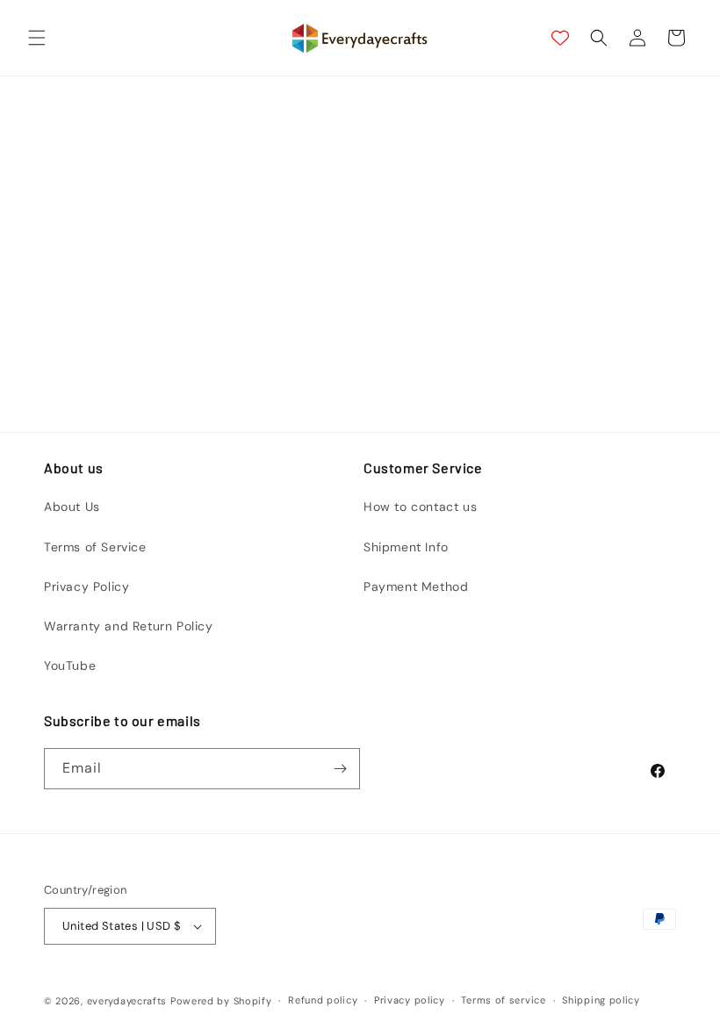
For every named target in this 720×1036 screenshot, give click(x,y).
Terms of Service (95, 547)
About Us (72, 506)
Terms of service (503, 1000)
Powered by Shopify (221, 1001)
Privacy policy (409, 1000)
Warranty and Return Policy (128, 626)
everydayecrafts (127, 1001)
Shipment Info (406, 547)
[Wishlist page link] (560, 38)
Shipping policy (601, 1000)
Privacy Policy (86, 586)
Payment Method (416, 586)
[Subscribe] (339, 768)
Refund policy (322, 1000)
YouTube (70, 665)
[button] (37, 37)
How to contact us (420, 506)
